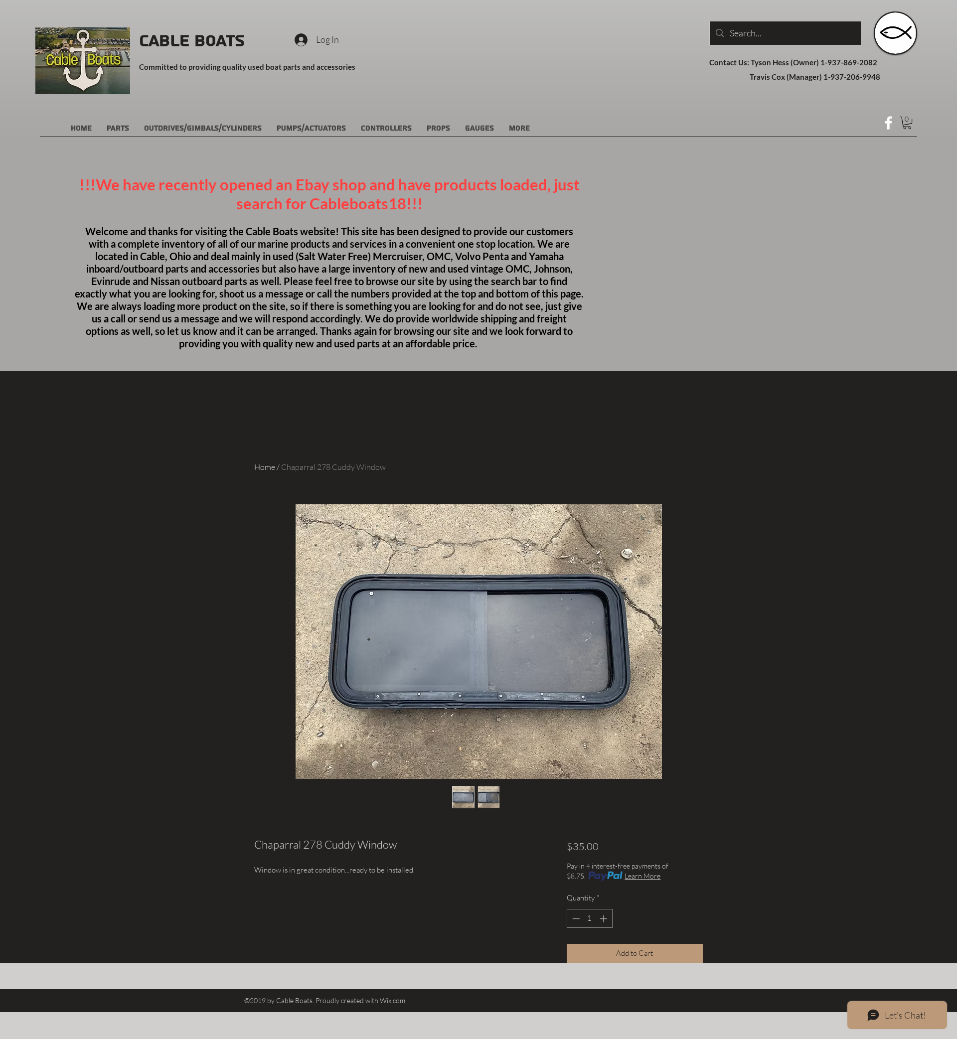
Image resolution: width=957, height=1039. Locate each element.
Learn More (642, 876)
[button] (907, 123)
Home (264, 467)
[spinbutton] (589, 918)
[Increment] (604, 918)
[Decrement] (575, 918)
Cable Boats (192, 40)
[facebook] (888, 123)
